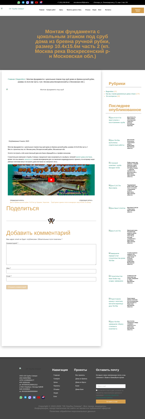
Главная (41, 10)
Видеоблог (20, 79)
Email (9, 276)
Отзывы (87, 10)
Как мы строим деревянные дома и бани (121, 94)
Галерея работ (51, 10)
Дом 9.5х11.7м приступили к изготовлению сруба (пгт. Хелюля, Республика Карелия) (131, 121)
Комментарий (12, 243)
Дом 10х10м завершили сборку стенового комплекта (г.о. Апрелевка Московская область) (132, 325)
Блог (99, 10)
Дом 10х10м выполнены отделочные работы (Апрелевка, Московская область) (131, 144)
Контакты (108, 10)
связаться (28, 159)
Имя (8, 268)
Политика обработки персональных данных (72, 411)
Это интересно (111, 96)
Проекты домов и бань (74, 10)
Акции (94, 10)
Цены (61, 10)
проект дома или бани (84, 157)
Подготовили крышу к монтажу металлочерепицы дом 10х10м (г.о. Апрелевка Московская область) (132, 303)
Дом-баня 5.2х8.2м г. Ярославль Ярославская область (132, 210)
